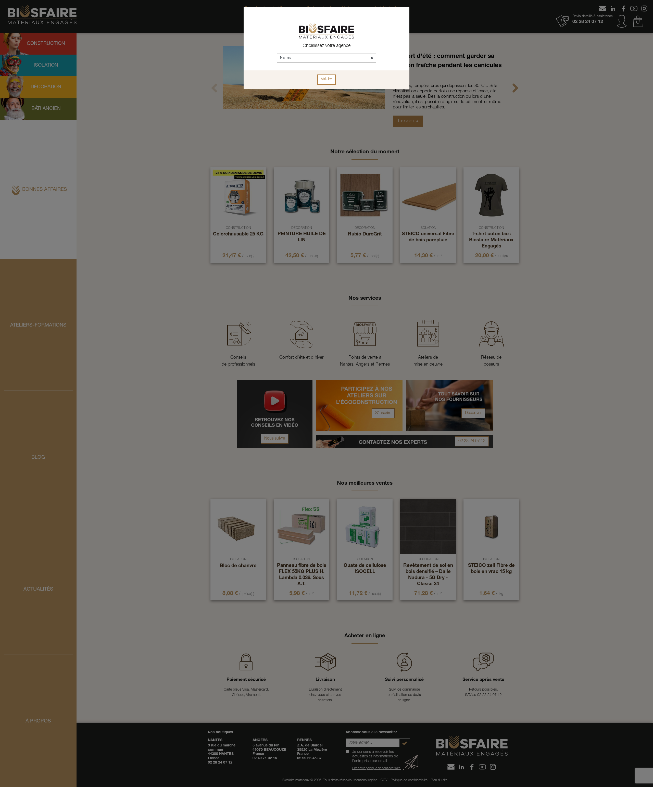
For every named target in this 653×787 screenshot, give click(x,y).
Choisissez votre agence (326, 46)
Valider (326, 80)
